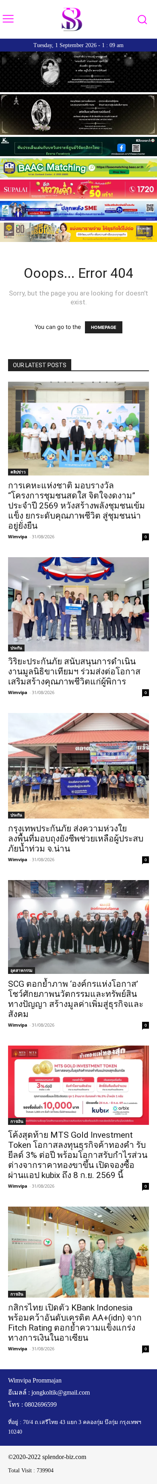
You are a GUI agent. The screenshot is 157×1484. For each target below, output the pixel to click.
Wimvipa (17, 536)
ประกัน (16, 648)
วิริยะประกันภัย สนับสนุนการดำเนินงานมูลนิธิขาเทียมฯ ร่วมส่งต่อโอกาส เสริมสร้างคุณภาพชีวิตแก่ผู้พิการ (74, 671)
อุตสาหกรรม (21, 970)
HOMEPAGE (103, 327)
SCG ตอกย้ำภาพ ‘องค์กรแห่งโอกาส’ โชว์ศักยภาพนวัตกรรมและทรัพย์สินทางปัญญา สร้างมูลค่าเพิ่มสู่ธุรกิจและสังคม (75, 999)
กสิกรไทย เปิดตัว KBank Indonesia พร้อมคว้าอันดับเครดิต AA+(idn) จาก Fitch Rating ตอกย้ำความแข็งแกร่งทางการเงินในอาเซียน (75, 1323)
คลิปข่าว (18, 472)
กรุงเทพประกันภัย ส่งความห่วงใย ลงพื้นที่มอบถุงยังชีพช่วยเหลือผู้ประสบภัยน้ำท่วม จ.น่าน (75, 839)
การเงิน (16, 1121)
